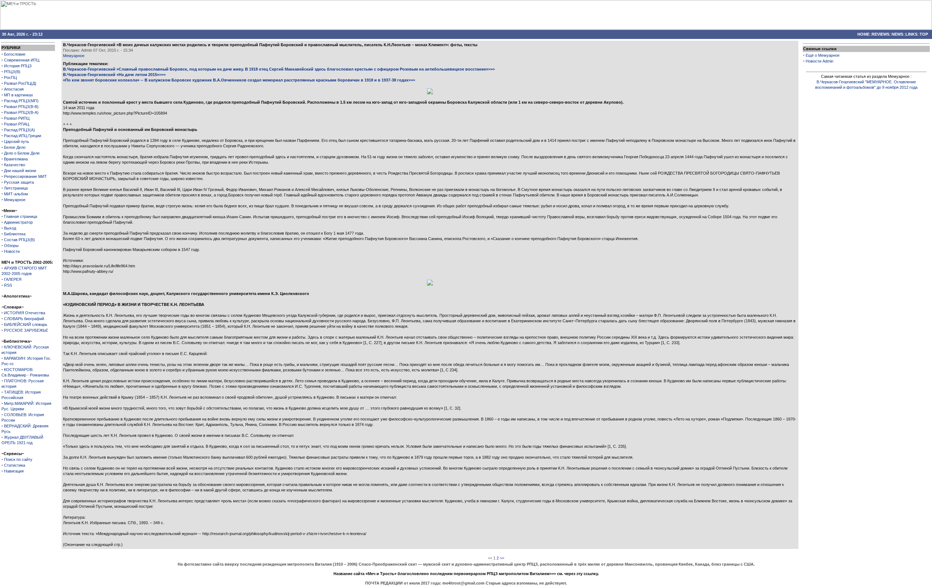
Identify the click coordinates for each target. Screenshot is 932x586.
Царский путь (16, 141)
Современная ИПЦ (21, 60)
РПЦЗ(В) (12, 71)
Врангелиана (16, 159)
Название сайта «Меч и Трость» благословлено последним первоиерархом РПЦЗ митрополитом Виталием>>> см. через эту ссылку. (466, 573)
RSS (8, 285)
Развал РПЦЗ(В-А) (21, 112)
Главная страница (20, 216)
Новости (12, 251)
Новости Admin (819, 61)
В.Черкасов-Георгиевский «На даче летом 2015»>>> (114, 74)
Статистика (14, 465)
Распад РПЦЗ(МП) (21, 101)
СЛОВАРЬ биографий (24, 318)
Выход (10, 228)
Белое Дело (14, 147)
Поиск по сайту (18, 459)
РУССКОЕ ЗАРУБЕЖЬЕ (26, 330)
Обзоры (11, 245)
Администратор (18, 222)
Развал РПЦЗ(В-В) (21, 106)
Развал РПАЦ (16, 124)
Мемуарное (14, 200)
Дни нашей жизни (20, 170)
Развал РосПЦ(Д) (20, 83)
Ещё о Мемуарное (823, 55)
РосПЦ (10, 77)
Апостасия (14, 89)
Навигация (14, 471)
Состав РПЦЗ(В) (19, 240)
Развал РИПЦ (16, 118)
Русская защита (19, 182)
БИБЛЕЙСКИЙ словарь (25, 324)
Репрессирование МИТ (25, 176)
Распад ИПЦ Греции (22, 135)
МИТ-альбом (16, 194)
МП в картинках (18, 95)
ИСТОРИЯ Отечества (24, 313)
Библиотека (14, 234)
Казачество (14, 165)
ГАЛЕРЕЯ (12, 279)
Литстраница (16, 188)
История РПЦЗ (18, 66)
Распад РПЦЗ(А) (19, 130)
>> (502, 558)
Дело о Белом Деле (22, 153)
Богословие (14, 54)
